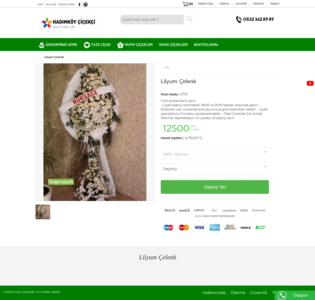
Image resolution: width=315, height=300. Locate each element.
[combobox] (214, 154)
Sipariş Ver (215, 186)
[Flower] (68, 22)
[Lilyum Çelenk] (95, 132)
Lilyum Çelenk (178, 81)
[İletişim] (255, 19)
